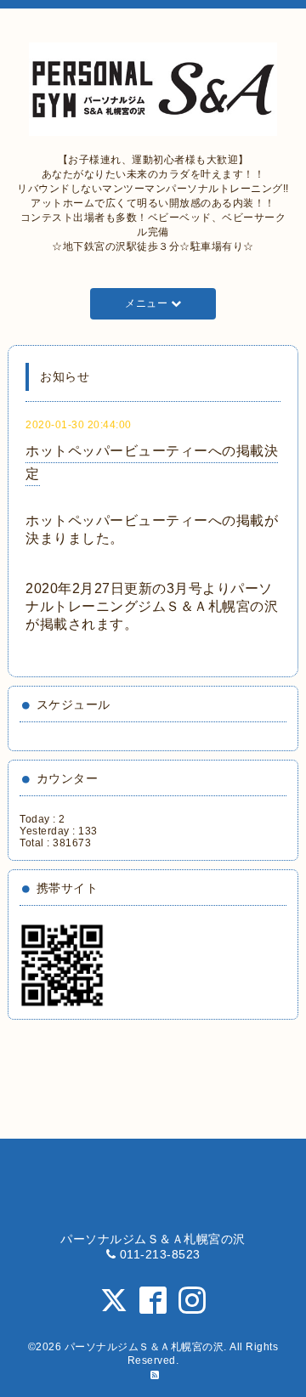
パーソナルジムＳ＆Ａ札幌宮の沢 (144, 1347)
